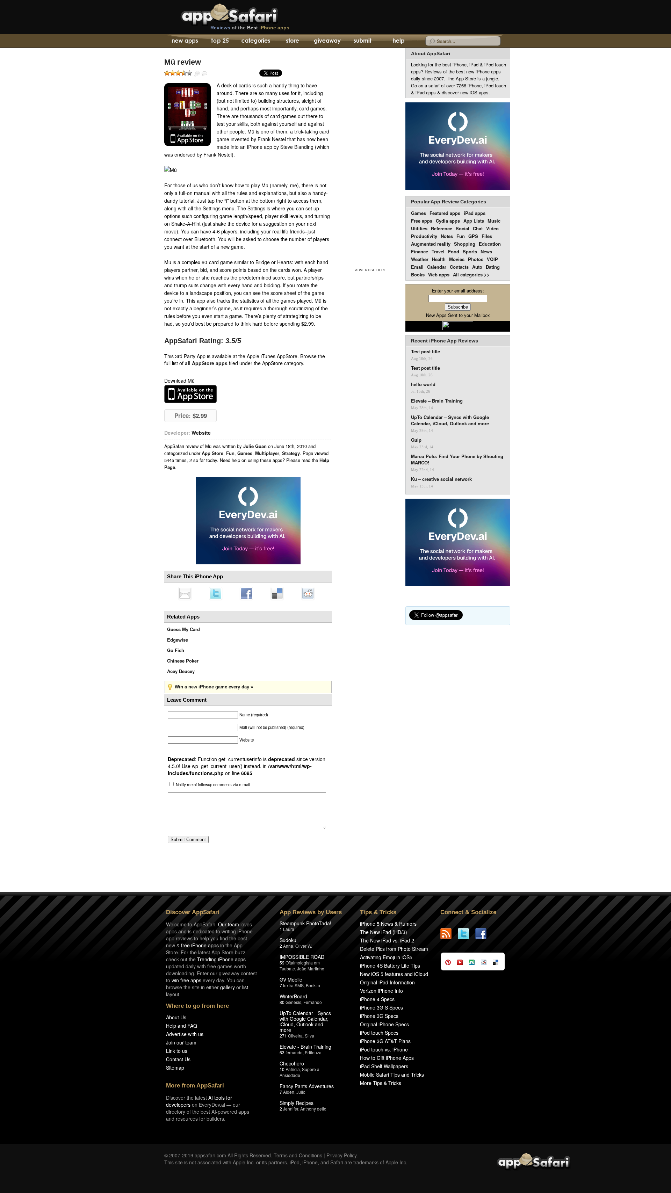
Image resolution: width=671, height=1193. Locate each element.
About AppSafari (430, 53)
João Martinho (310, 968)
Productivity (424, 236)
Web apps (438, 274)
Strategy (291, 453)
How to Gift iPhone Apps (387, 1057)
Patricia (293, 1069)
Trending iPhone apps (221, 959)
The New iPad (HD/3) (383, 931)
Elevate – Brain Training (437, 401)
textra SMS (293, 985)
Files (487, 236)
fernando (294, 1052)
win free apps (186, 980)
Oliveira (295, 1036)
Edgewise (177, 639)
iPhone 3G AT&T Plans (385, 1040)
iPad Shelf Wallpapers (384, 1066)
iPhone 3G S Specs (381, 1007)
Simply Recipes (296, 1102)
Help (398, 41)
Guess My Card (183, 629)
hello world (423, 384)
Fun (230, 453)
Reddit (308, 593)
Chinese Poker (183, 660)
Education (490, 243)
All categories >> (471, 274)
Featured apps (445, 213)
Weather (419, 259)
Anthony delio (313, 1109)
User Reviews (204, 74)
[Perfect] (189, 73)
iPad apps (474, 213)
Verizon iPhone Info (381, 990)
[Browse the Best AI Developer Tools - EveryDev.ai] (248, 521)
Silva (309, 1036)
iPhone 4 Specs (377, 999)
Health (439, 259)
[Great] (184, 73)
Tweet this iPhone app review (215, 593)
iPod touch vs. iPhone (384, 1049)
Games (244, 453)
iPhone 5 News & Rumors (388, 923)
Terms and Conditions (298, 1155)
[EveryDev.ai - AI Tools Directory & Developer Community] (457, 146)
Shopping (464, 243)
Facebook (246, 593)
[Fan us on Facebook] (484, 933)
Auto (477, 266)
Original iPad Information (387, 982)
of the (249, 27)
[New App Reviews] (184, 41)
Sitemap (175, 1067)
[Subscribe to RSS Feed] (449, 933)
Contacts (459, 266)
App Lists (473, 220)
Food (453, 251)
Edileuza (313, 1052)
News (486, 251)
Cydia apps (448, 220)
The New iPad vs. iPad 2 (387, 940)
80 (282, 1002)
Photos (475, 259)
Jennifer (290, 1109)
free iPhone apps (200, 945)
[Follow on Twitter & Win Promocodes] (466, 933)
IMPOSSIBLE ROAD (302, 956)
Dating (493, 266)
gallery (227, 987)
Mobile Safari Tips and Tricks (392, 1074)
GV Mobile (291, 979)
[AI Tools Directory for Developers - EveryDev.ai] (457, 543)
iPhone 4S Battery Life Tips (390, 965)
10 (282, 1069)
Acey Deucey (181, 671)
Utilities (419, 228)
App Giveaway (327, 41)
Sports (470, 251)
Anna (288, 946)
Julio (300, 1092)
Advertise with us (184, 1034)
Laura (288, 929)
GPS (473, 236)
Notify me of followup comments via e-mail (213, 784)
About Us (176, 1017)
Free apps (421, 220)
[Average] (178, 73)
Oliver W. (303, 946)
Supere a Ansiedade (299, 1072)
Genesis (293, 1002)
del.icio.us (277, 593)
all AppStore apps (206, 363)
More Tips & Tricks (380, 1082)
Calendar (436, 266)
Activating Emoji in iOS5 (386, 957)
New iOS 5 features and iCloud (394, 973)
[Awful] (167, 73)
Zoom (197, 74)
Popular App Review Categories (448, 201)
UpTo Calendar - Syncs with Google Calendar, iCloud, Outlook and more (305, 1021)
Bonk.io (313, 985)
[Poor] (172, 73)
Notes (447, 236)
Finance (419, 251)
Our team (228, 924)
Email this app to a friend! (185, 593)
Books (418, 274)
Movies (456, 259)
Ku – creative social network (441, 479)
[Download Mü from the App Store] (187, 114)
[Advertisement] (370, 156)
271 (283, 1036)
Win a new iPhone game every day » (214, 686)
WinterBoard (293, 996)
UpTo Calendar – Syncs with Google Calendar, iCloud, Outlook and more (450, 420)
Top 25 (220, 41)
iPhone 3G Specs (379, 1015)
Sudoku (288, 940)
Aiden (288, 1092)
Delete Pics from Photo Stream (394, 948)
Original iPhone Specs (384, 1024)
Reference (441, 228)
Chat (478, 228)
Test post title (425, 351)
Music (494, 220)
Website (201, 432)
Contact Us (178, 1059)
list (245, 987)
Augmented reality (430, 243)
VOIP (492, 259)
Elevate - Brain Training (305, 1046)
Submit (363, 41)
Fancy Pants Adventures (307, 1086)
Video (492, 228)
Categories (256, 41)
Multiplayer (267, 453)
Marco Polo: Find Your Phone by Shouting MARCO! (457, 459)
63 (282, 1052)
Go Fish (175, 650)
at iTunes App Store (190, 394)
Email (417, 266)
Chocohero (292, 1063)
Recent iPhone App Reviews (444, 341)
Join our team (181, 1042)
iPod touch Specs (379, 1032)
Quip (416, 440)
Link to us (176, 1050)
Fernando (312, 1002)
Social (462, 228)
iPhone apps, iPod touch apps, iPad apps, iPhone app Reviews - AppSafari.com (244, 13)
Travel (438, 251)
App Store (212, 453)
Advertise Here (370, 270)
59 (282, 963)
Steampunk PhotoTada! (305, 923)
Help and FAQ (181, 1025)
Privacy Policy (341, 1155)
